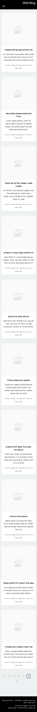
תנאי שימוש (32, 708)
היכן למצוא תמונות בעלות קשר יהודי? (18, 115)
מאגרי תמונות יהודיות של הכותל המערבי (18, 185)
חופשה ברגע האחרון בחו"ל (18, 380)
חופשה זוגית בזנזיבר (18, 516)
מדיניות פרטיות (22, 708)
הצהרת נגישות (12, 708)
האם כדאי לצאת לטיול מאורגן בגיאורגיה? (18, 448)
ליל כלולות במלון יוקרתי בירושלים (18, 252)
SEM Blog (29, 3)
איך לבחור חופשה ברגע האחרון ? (18, 646)
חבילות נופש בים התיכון (18, 316)
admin (17, 68)
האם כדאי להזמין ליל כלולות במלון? (18, 583)
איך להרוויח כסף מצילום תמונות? (19, 50)
